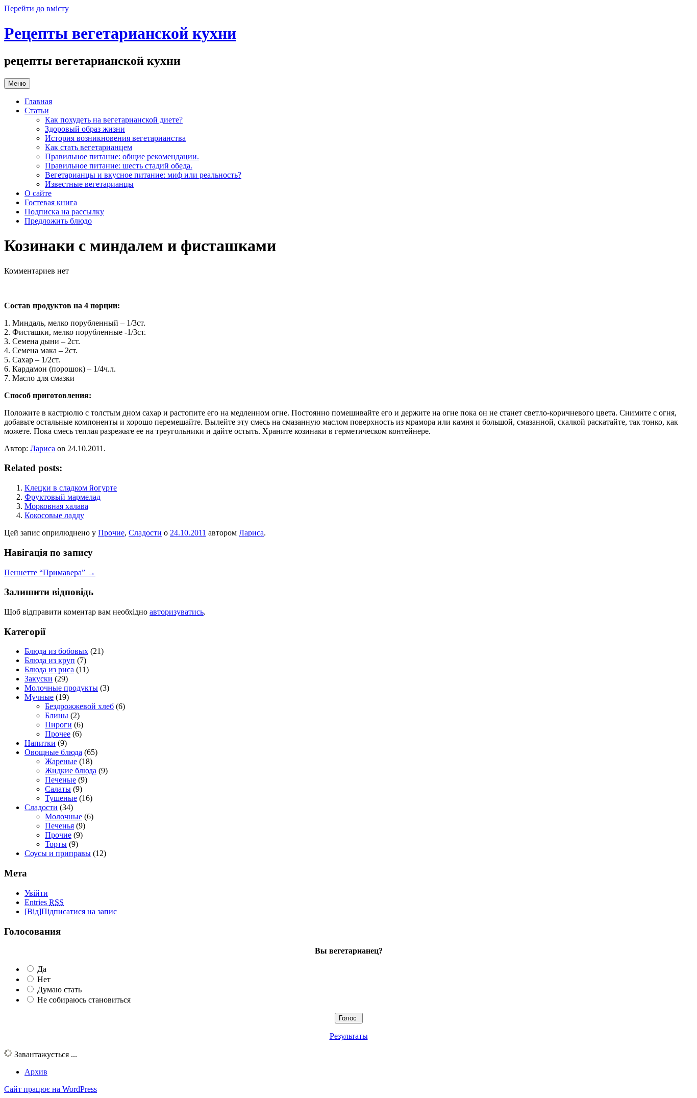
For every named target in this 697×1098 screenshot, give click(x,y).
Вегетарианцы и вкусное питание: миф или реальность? (143, 174)
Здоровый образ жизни (85, 129)
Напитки (40, 743)
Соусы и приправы (57, 853)
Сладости (145, 532)
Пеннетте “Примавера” (49, 572)
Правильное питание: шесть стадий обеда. (118, 165)
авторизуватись (177, 611)
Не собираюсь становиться (84, 999)
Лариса (42, 448)
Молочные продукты (61, 688)
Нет (44, 979)
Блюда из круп (49, 660)
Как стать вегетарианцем (88, 147)
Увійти (36, 893)
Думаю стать (59, 989)
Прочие (111, 532)
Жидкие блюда (70, 770)
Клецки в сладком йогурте (70, 487)
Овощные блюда (53, 752)
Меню (17, 83)
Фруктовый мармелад (62, 497)
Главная (38, 101)
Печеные (60, 779)
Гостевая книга (50, 202)
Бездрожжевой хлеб (79, 706)
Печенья (59, 825)
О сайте (38, 193)
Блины (56, 715)
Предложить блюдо (58, 220)
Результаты (349, 1036)
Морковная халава (56, 506)
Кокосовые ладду (54, 515)
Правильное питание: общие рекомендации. (122, 156)
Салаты (58, 789)
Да (41, 969)
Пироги (58, 724)
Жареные (61, 761)
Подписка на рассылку (64, 211)
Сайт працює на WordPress (50, 1089)
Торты (56, 844)
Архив (35, 1071)
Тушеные (61, 798)
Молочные (63, 816)
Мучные (39, 697)
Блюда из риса (49, 669)
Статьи (36, 110)
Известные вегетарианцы (89, 184)
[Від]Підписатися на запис (70, 911)
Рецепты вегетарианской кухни (120, 33)
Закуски (38, 678)
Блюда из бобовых (56, 651)
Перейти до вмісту (36, 8)
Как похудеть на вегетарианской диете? (114, 119)
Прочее (57, 733)
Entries (44, 902)
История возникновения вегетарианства (115, 138)
